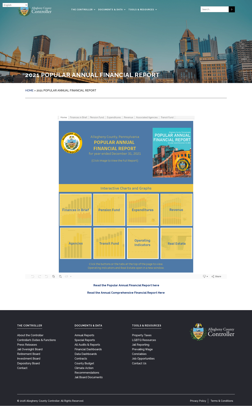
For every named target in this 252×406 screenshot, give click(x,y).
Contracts (81, 358)
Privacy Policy (198, 400)
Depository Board (28, 363)
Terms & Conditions (222, 400)
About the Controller (30, 335)
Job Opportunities (143, 358)
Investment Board (28, 358)
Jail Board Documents (89, 377)
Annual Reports (84, 335)
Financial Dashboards (88, 349)
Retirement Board (28, 354)
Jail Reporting (140, 344)
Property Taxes (142, 335)
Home (29, 90)
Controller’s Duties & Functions (36, 340)
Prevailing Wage (142, 349)
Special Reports (85, 340)
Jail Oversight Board (30, 349)
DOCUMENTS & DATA (110, 9)
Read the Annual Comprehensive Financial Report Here (126, 292)
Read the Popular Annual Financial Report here (126, 285)
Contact (22, 368)
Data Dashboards (86, 354)
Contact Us (139, 363)
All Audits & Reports (87, 344)
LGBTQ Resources (144, 340)
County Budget (84, 363)
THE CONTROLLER (82, 9)
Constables (139, 354)
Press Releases (27, 344)
